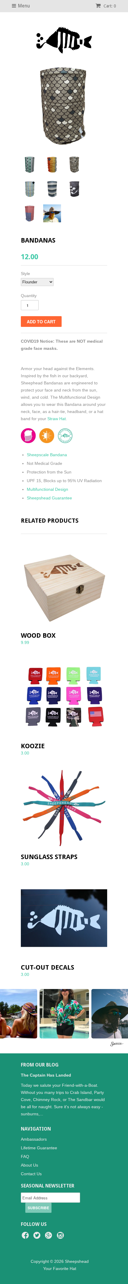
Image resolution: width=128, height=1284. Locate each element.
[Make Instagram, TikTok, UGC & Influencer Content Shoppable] (117, 1044)
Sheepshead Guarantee (49, 498)
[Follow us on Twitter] (37, 1237)
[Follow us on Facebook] (26, 1237)
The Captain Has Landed (46, 1075)
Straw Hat (56, 418)
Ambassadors (34, 1139)
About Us (29, 1165)
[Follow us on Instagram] (61, 1237)
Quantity (29, 295)
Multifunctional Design (47, 489)
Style (25, 273)
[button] (64, 1013)
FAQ (25, 1156)
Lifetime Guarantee (39, 1147)
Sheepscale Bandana (47, 454)
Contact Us (31, 1173)
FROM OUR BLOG (40, 1065)
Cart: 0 (109, 6)
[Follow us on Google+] (49, 1237)
